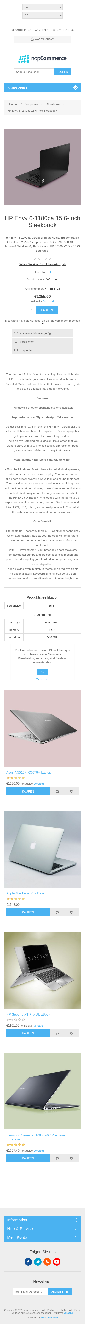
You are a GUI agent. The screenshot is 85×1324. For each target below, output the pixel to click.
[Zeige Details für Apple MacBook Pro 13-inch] (42, 849)
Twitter (38, 1262)
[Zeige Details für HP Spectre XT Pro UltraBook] (42, 970)
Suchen (62, 71)
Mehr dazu (42, 679)
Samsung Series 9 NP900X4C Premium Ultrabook (35, 1137)
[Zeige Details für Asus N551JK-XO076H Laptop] (42, 728)
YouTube (56, 1262)
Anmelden (42, 30)
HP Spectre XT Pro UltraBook (28, 1014)
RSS (47, 1262)
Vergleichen (27, 341)
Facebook (28, 1262)
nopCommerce (49, 1317)
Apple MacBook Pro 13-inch (26, 893)
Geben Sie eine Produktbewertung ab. (42, 264)
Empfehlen (26, 350)
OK (42, 672)
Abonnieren (60, 1291)
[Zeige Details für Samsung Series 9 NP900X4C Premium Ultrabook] (42, 1091)
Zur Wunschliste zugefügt (36, 333)
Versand (48, 301)
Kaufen (47, 310)
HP (49, 272)
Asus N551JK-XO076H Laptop (28, 772)
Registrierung (21, 30)
